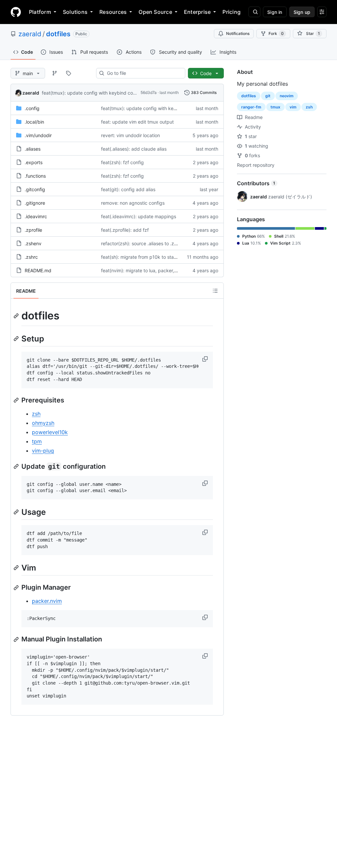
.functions (35, 176)
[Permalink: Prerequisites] (16, 400)
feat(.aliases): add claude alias (134, 149)
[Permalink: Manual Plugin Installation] (16, 639)
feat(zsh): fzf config (122, 162)
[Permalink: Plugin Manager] (16, 587)
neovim (287, 95)
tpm (37, 441)
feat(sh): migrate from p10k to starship (142, 257)
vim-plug (43, 450)
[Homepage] (16, 12)
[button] (205, 359)
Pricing (231, 12)
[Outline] (215, 290)
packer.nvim (47, 601)
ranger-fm (251, 106)
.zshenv (33, 243)
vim (293, 106)
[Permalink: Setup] (16, 338)
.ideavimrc (36, 216)
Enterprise (197, 12)
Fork (276, 33)
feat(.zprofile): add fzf (125, 230)
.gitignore (35, 203)
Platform (40, 12)
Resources (113, 12)
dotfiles (58, 34)
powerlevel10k (50, 432)
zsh (36, 413)
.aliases (32, 149)
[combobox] (143, 73)
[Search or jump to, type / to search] (254, 12)
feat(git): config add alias (128, 189)
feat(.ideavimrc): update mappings (138, 216)
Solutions (75, 12)
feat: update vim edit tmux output (137, 122)
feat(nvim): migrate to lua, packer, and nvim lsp (152, 270)
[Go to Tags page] (68, 73)
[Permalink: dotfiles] (16, 315)
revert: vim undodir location (130, 135)
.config (32, 108)
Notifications (237, 33)
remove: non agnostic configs (133, 203)
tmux (275, 106)
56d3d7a (149, 92)
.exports (33, 162)
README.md (38, 270)
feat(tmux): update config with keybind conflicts (94, 93)
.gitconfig (35, 189)
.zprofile (33, 230)
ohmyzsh (43, 423)
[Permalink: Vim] (16, 568)
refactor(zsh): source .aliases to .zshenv (144, 243)
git (268, 95)
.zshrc (31, 257)
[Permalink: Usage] (16, 512)
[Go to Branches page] (55, 73)
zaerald (29, 34)
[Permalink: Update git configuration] (16, 466)
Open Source (155, 12)
